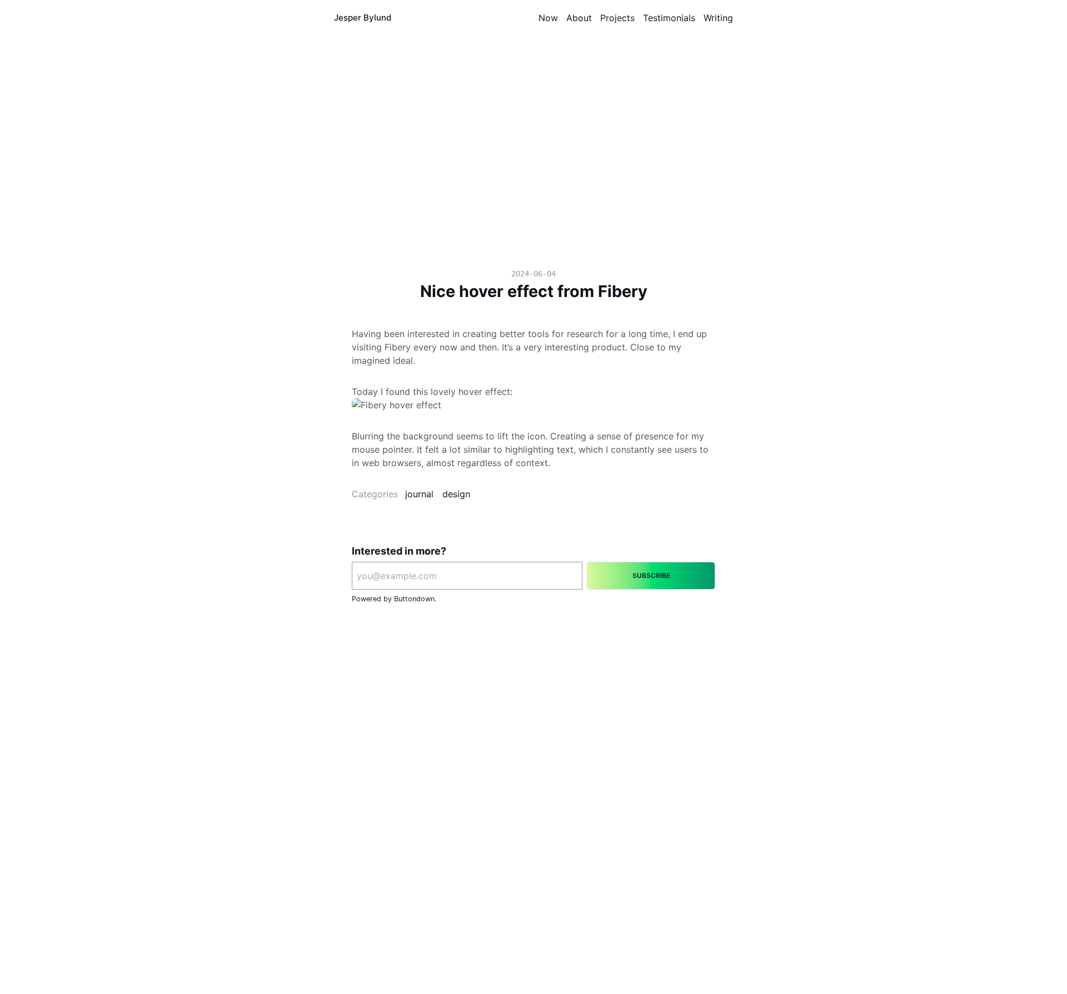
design (456, 494)
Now (548, 17)
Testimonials (669, 17)
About (579, 17)
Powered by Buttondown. (394, 599)
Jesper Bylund (362, 17)
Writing (718, 17)
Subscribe (651, 575)
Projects (617, 17)
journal (419, 494)
